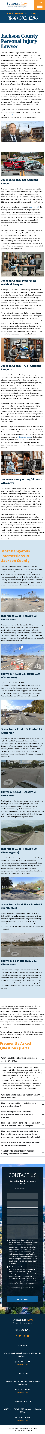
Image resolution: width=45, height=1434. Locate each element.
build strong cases (24, 437)
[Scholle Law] (22, 1321)
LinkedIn (24, 1336)
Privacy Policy (16, 1287)
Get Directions (22, 1364)
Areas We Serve (28, 1428)
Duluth (22, 1345)
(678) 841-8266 (22, 1417)
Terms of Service (28, 1287)
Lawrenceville (22, 1401)
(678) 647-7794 (22, 1361)
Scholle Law (16, 115)
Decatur (23, 1373)
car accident (34, 207)
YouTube (28, 1336)
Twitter (20, 1336)
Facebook (16, 1336)
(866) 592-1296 (22, 18)
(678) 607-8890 (22, 1389)
